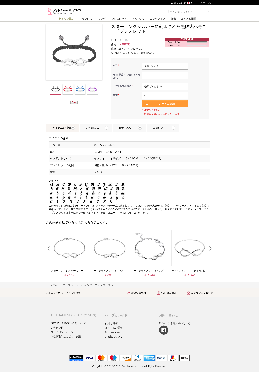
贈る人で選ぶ (66, 18)
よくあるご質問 (113, 327)
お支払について (113, 336)
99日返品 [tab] (158, 127)
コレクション (158, 18)
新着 (174, 18)
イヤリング (139, 18)
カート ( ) (206, 2)
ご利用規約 (57, 327)
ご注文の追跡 (179, 2)
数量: (116, 94)
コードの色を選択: (123, 85)
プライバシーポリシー (63, 332)
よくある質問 (189, 18)
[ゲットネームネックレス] (65, 11)
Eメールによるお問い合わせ (174, 323)
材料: (116, 65)
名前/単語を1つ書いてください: (126, 76)
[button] (49, 248)
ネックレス (86, 18)
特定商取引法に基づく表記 (66, 336)
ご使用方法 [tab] (92, 127)
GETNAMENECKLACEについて (68, 323)
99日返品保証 (113, 332)
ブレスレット (119, 18)
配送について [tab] (127, 127)
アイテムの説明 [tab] (61, 127)
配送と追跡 (111, 323)
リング (102, 18)
